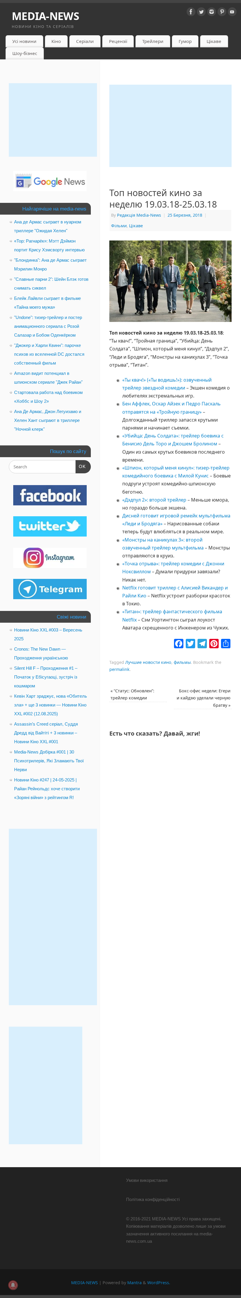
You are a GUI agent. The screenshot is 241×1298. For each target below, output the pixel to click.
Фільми (119, 225)
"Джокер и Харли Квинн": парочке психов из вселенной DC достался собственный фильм (49, 354)
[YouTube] (232, 13)
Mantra (134, 1282)
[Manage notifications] (13, 1285)
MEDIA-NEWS (45, 16)
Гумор (185, 41)
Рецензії (118, 41)
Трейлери (152, 41)
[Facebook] (191, 13)
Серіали (85, 41)
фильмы (182, 662)
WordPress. (158, 1282)
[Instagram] (211, 13)
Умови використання (147, 1180)
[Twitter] (201, 13)
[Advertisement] (170, 126)
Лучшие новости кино (148, 662)
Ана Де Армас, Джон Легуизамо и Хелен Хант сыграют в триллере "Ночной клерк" (47, 420)
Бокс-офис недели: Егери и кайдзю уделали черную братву (203, 698)
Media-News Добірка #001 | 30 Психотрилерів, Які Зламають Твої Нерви (49, 760)
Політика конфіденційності (153, 1199)
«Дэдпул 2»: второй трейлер (154, 500)
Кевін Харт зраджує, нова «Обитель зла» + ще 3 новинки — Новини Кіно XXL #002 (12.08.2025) (50, 705)
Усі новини (24, 41)
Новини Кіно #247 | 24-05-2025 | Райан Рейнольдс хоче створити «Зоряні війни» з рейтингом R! (47, 788)
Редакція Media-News (139, 215)
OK (81, 466)
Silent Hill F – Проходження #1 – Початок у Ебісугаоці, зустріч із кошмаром (45, 677)
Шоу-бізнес (24, 53)
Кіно (56, 41)
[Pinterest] (221, 13)
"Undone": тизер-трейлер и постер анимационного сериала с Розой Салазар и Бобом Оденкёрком (48, 326)
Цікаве (214, 41)
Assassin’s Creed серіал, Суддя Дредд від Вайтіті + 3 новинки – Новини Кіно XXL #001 (46, 732)
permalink (119, 669)
